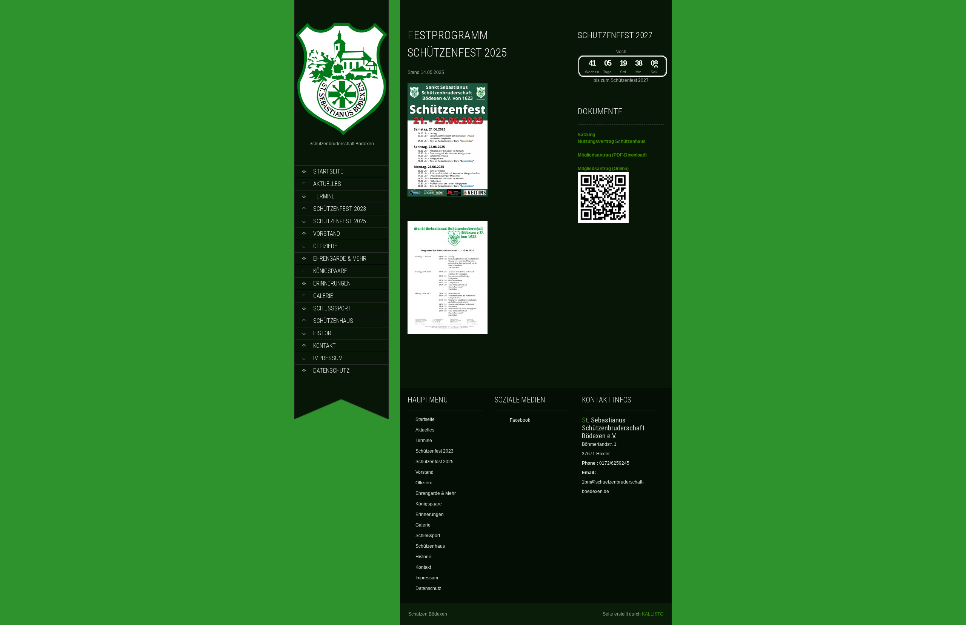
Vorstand (326, 233)
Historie (324, 333)
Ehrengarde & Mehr (339, 258)
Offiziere (325, 246)
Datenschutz (331, 370)
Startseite (328, 171)
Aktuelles (327, 183)
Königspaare (330, 271)
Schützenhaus (333, 320)
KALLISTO (652, 614)
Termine (324, 196)
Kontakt (324, 345)
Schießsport (332, 308)
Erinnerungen (332, 283)
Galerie (323, 295)
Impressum (328, 358)
